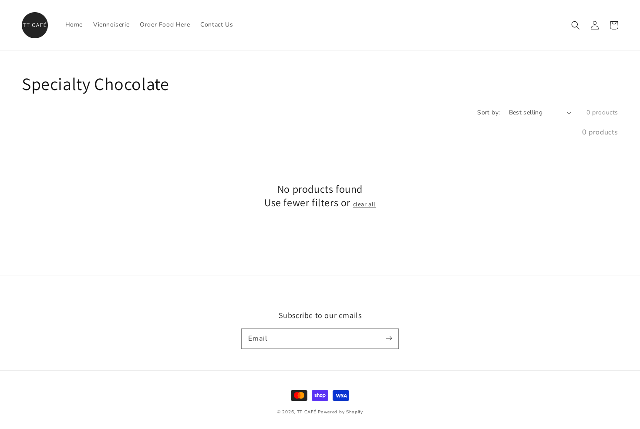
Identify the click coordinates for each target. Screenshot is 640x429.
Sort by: (488, 112)
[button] (575, 25)
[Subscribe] (388, 338)
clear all (364, 204)
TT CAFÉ (307, 412)
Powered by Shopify (340, 412)
